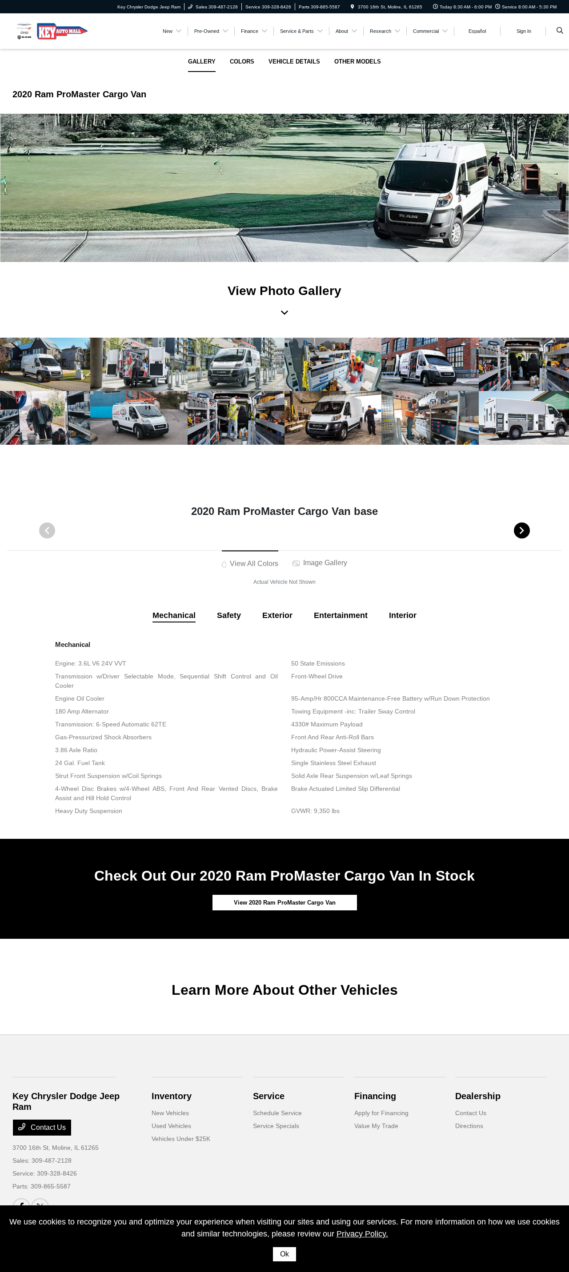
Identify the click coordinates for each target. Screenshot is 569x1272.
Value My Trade (376, 1125)
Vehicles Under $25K (181, 1138)
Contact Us (47, 1127)
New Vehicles (170, 1112)
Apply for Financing (381, 1112)
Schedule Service (277, 1112)
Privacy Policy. (362, 1233)
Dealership (478, 1096)
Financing (375, 1096)
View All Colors (253, 563)
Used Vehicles (171, 1125)
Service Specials (276, 1125)
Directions (469, 1125)
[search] (560, 31)
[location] (352, 6)
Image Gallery (324, 562)
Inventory (172, 1096)
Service (268, 1096)
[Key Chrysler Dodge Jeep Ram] (52, 30)
